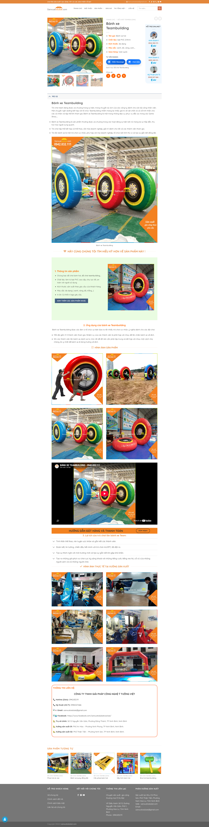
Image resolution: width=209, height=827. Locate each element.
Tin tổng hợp (119, 8)
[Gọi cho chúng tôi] (156, 2)
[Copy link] (124, 76)
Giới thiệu (88, 8)
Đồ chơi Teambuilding (127, 20)
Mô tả (55, 96)
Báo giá (109, 8)
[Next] (99, 45)
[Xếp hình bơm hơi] (127, 763)
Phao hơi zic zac (53, 778)
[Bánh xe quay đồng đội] (81, 763)
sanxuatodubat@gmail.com (75, 710)
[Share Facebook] (108, 76)
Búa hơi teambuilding (148, 778)
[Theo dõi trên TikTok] (151, 2)
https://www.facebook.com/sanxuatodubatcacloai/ (89, 716)
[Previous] (51, 45)
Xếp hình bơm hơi (123, 778)
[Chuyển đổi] (49, 96)
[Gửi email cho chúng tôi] (154, 2)
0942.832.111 (74, 699)
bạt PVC (121, 40)
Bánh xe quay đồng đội (79, 778)
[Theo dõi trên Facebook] (149, 2)
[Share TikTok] (113, 76)
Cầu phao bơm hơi (101, 778)
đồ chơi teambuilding (91, 275)
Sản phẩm (98, 8)
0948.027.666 (76, 705)
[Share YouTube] (119, 76)
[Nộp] (160, 8)
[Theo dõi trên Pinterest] (158, 2)
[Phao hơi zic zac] (57, 763)
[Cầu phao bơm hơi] (104, 763)
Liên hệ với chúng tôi (56, 807)
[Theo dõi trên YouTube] (160, 2)
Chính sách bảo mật (56, 803)
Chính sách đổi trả (55, 799)
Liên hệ (131, 8)
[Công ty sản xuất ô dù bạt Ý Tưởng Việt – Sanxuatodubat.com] (58, 8)
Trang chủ (77, 8)
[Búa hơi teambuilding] (150, 763)
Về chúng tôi (52, 795)
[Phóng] (50, 70)
